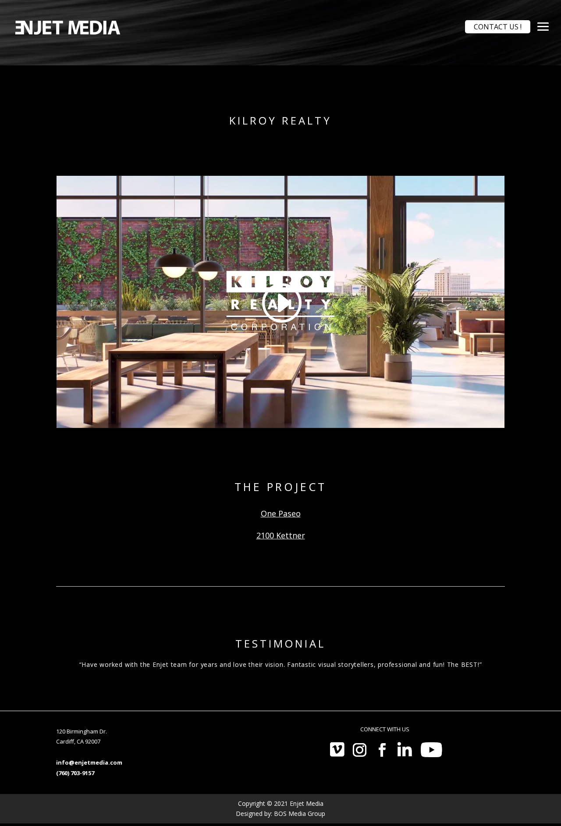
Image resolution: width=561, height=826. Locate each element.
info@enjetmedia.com (89, 762)
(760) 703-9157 (75, 773)
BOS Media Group (299, 813)
